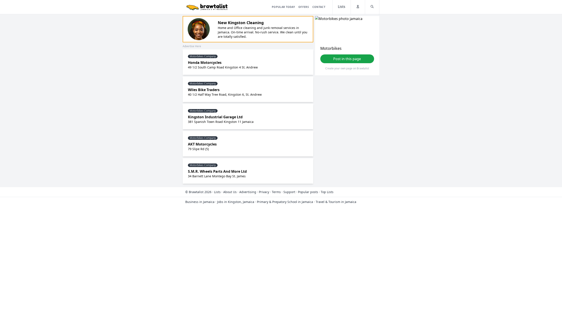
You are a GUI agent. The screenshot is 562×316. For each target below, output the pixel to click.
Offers (303, 7)
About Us (230, 192)
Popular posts (308, 192)
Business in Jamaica (199, 202)
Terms (276, 192)
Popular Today (283, 7)
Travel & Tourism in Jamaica (336, 202)
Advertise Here (192, 46)
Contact (318, 7)
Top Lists (327, 192)
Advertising (247, 192)
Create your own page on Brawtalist (347, 68)
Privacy (264, 192)
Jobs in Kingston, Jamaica (235, 202)
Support (289, 192)
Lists (217, 192)
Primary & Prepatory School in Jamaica (285, 202)
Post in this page (347, 58)
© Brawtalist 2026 (198, 192)
